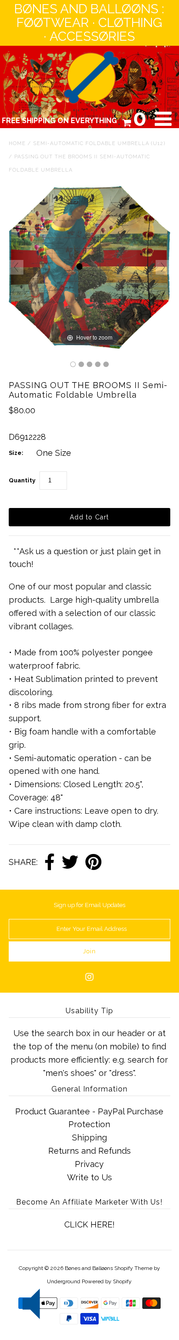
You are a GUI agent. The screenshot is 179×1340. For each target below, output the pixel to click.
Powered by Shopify (107, 1281)
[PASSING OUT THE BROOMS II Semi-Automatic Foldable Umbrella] (73, 364)
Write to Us (89, 1177)
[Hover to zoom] (89, 266)
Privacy (89, 1164)
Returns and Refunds (89, 1151)
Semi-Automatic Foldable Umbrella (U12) (99, 143)
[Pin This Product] (93, 862)
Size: (16, 452)
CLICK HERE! (89, 1224)
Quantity (22, 480)
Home (17, 143)
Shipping (89, 1137)
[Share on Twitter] (70, 862)
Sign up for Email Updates (89, 905)
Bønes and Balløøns (89, 1268)
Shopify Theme (133, 1268)
